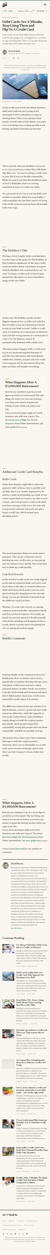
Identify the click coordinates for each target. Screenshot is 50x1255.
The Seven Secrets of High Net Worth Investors (22, 420)
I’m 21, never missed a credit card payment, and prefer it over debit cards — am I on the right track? (31, 1090)
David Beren (15, 51)
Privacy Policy (29, 1225)
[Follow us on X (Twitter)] (7, 1234)
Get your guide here (32, 840)
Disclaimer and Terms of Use (12, 1225)
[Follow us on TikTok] (23, 1234)
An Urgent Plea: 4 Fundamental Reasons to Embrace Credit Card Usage (31, 1062)
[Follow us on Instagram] (19, 1234)
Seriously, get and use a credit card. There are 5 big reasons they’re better (32, 1032)
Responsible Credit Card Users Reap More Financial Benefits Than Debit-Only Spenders (32, 1150)
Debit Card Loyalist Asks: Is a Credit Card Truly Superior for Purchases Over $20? (30, 975)
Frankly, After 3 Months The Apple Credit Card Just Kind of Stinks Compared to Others (31, 1180)
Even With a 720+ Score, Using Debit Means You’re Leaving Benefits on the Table (30, 1002)
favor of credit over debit (27, 187)
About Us (12, 1221)
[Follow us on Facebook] (3, 1234)
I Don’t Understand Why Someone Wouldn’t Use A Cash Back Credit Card (31, 1122)
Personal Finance (10, 17)
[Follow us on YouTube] (15, 1234)
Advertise (21, 1229)
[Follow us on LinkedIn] (11, 1234)
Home (4, 1221)
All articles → (17, 928)
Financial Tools (32, 1221)
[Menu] (45, 4)
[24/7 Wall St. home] (4, 4)
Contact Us (21, 1221)
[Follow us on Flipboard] (27, 1234)
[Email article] (13, 58)
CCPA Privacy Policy (9, 1229)
